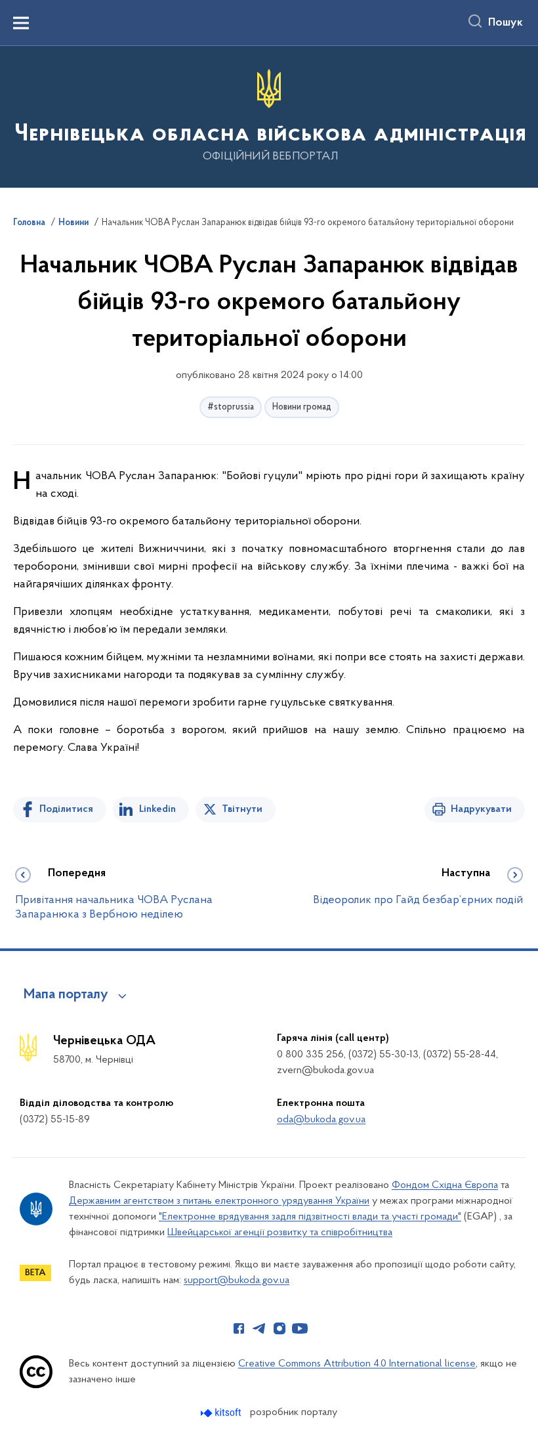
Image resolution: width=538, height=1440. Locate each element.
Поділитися (66, 809)
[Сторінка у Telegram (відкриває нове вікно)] (259, 1328)
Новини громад (301, 407)
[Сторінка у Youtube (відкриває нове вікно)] (300, 1328)
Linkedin (157, 809)
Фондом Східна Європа (445, 1185)
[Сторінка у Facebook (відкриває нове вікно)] (239, 1328)
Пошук (505, 23)
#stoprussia (230, 407)
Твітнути (242, 809)
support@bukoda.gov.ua (236, 1280)
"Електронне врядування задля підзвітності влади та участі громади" (310, 1217)
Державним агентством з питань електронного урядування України (219, 1201)
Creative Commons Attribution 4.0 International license (357, 1364)
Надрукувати (481, 809)
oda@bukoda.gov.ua (321, 1119)
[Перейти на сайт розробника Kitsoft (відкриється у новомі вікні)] (222, 1413)
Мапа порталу (66, 995)
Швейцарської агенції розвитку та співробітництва (279, 1232)
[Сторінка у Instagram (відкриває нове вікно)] (279, 1328)
